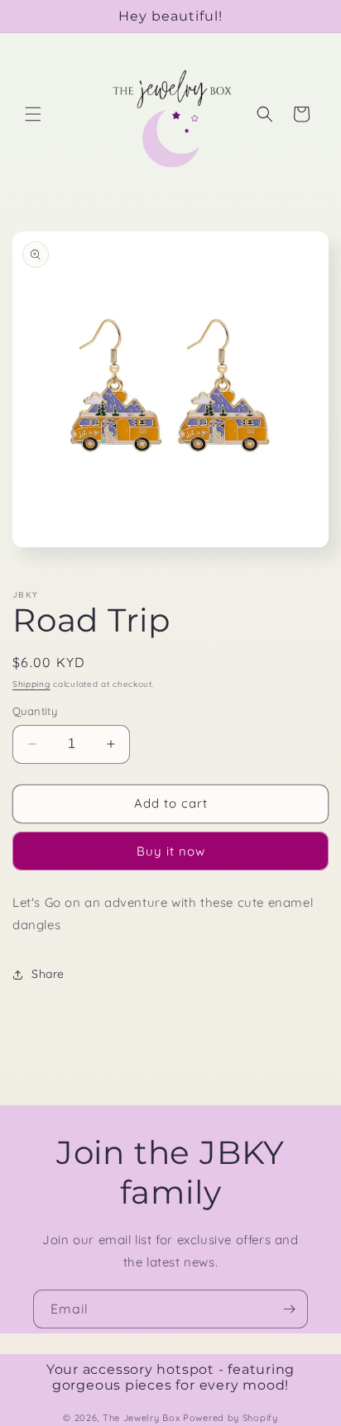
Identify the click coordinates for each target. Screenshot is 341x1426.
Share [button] (48, 973)
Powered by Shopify (230, 1418)
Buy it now (171, 851)
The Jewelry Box (143, 1418)
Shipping (31, 684)
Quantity (34, 711)
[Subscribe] (289, 1309)
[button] (33, 114)
